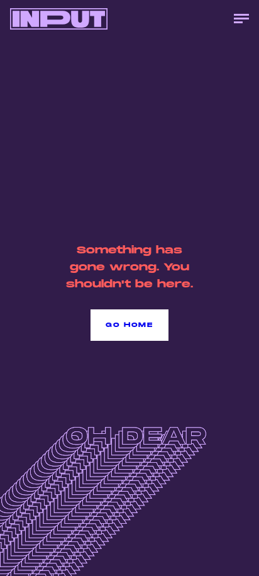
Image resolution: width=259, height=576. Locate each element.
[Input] (58, 19)
